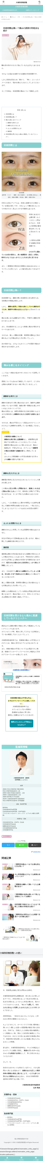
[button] (34, 845)
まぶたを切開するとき (15, 128)
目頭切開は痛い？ (11, 117)
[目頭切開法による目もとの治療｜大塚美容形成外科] (8, 674)
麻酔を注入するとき (14, 125)
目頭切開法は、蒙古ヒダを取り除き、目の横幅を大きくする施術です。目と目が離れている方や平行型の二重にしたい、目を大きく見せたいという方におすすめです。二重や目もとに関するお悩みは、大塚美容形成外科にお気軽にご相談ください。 (28, 682)
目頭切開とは (10, 114)
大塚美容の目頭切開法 (21, 670)
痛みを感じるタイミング (13, 120)
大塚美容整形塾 (21, 2)
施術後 (10, 131)
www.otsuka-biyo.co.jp (12, 687)
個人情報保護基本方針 (21, 1139)
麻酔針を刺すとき (13, 123)
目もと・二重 (7, 836)
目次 (18, 110)
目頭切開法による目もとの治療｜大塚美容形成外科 (28, 677)
